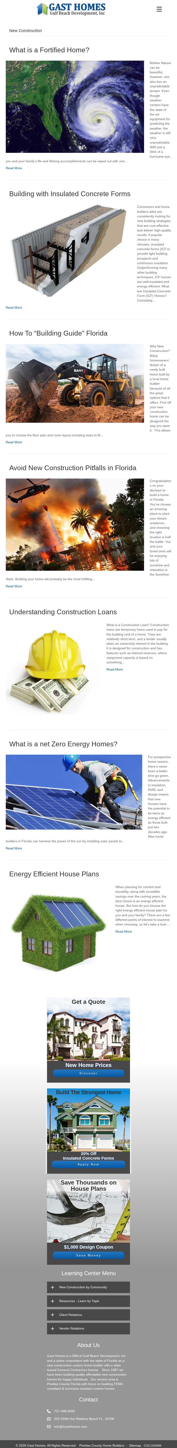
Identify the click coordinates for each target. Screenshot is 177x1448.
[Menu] (159, 9)
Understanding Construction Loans (63, 612)
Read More (14, 168)
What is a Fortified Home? (49, 50)
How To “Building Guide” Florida (58, 333)
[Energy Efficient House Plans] (58, 930)
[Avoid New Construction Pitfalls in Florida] (75, 524)
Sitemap (135, 1445)
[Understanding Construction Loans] (53, 668)
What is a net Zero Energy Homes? (63, 744)
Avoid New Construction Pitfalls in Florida (72, 468)
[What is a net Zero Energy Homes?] (74, 792)
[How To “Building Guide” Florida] (75, 383)
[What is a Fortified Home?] (75, 106)
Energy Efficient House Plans (54, 874)
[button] (88, 1073)
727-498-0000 (64, 1411)
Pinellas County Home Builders (101, 1445)
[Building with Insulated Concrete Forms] (68, 250)
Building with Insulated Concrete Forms (69, 194)
